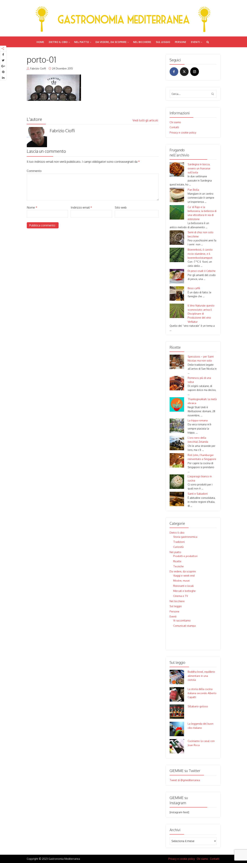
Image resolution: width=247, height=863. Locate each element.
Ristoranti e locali (183, 585)
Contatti (174, 127)
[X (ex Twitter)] (184, 71)
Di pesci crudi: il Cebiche (202, 270)
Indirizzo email (81, 207)
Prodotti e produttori (185, 556)
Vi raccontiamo (182, 620)
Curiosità (178, 546)
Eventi (195, 42)
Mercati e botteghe (184, 590)
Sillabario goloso (198, 706)
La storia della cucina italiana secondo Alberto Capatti (202, 693)
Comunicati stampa (184, 625)
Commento (34, 171)
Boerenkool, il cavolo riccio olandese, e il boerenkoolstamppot (200, 253)
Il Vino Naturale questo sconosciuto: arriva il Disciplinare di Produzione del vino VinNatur (201, 313)
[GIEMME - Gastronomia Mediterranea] (123, 18)
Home (40, 42)
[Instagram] (194, 71)
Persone (180, 42)
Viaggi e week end (184, 575)
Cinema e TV (180, 595)
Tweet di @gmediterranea (185, 780)
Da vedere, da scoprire (111, 42)
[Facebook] (174, 71)
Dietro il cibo (58, 42)
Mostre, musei (181, 580)
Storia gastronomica (185, 536)
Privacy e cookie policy (183, 132)
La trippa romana (198, 420)
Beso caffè (194, 288)
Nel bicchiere (142, 42)
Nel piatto (81, 42)
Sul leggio (163, 42)
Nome (32, 207)
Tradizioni (179, 541)
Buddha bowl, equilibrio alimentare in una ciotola (201, 675)
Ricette (177, 561)
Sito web (121, 207)
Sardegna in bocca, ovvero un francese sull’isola (199, 168)
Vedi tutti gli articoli (146, 120)
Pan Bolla (193, 189)
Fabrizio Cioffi (38, 68)
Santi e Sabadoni (198, 493)
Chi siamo (175, 122)
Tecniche (178, 566)
